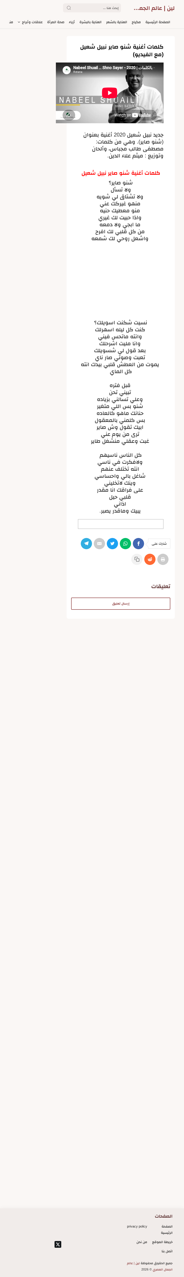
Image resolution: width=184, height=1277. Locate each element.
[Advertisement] (120, 277)
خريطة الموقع (162, 1242)
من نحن (141, 1242)
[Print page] (163, 561)
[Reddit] (150, 561)
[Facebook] (139, 546)
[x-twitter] (58, 1244)
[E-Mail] (100, 546)
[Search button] (68, 7)
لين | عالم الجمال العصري (154, 8)
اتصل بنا (167, 1251)
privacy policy (137, 1226)
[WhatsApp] (126, 546)
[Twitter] (113, 546)
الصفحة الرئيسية (167, 1229)
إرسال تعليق (120, 603)
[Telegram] (87, 546)
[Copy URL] (137, 561)
